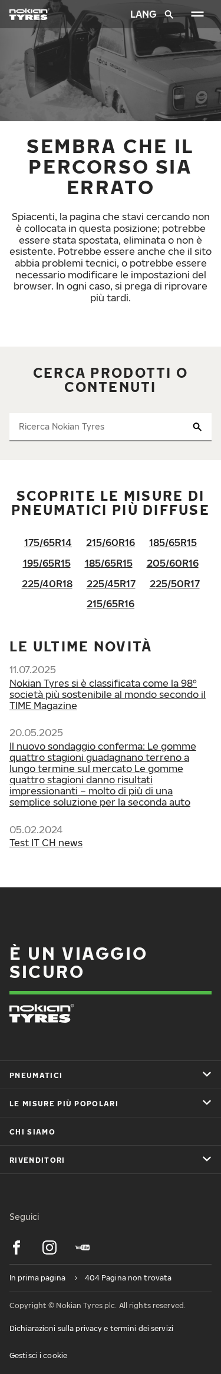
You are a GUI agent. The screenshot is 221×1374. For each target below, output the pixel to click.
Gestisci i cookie (38, 1355)
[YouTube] (82, 1247)
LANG (142, 14)
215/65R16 (110, 604)
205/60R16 (173, 563)
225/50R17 (175, 584)
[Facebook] (16, 1247)
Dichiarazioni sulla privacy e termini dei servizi (91, 1328)
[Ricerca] (169, 14)
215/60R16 (110, 542)
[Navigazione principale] (197, 14)
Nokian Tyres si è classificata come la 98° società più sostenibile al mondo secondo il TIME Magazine (107, 694)
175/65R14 (48, 542)
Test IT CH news (46, 843)
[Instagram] (49, 1247)
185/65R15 (173, 542)
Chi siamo (32, 1131)
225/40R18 (47, 584)
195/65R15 (47, 563)
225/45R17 (111, 584)
